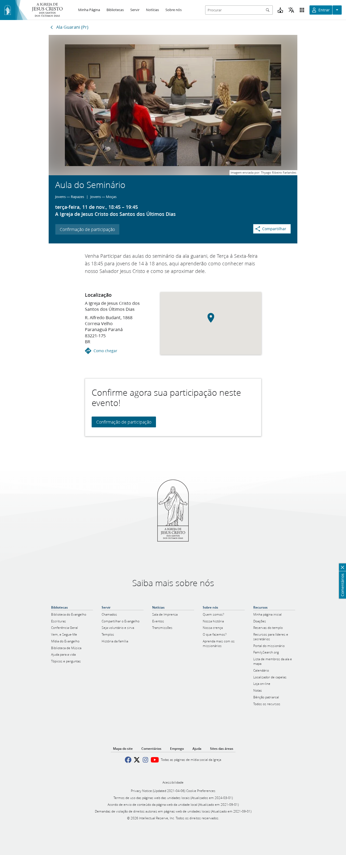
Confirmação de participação (87, 229)
